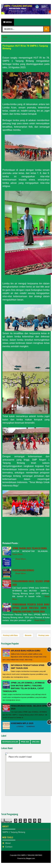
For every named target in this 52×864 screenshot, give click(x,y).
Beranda (28, 635)
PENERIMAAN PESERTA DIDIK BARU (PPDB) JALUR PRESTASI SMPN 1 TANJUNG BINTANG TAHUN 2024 (31, 608)
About (8, 843)
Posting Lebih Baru (10, 635)
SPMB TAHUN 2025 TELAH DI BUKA (29, 548)
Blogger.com (30, 858)
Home (4, 37)
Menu (8, 22)
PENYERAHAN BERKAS (23, 570)
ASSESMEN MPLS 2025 (22, 723)
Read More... (18, 554)
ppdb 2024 (25, 742)
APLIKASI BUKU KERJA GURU (25, 650)
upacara (36, 742)
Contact (8, 847)
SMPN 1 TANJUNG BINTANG (31, 855)
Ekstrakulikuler (10, 742)
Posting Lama (43, 635)
